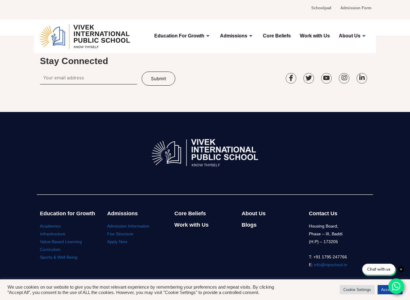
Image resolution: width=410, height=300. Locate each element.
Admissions (233, 35)
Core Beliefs (277, 35)
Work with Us (315, 35)
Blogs (249, 225)
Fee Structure (120, 233)
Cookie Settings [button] (357, 289)
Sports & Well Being (58, 257)
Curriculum (50, 249)
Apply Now (117, 241)
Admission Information (128, 226)
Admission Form (356, 8)
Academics (50, 226)
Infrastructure (52, 233)
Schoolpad (321, 8)
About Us (349, 35)
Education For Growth (179, 35)
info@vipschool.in (330, 264)
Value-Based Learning (61, 241)
